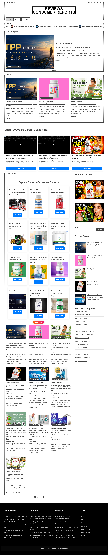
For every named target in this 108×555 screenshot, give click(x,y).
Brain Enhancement (56, 382)
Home (9, 19)
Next (42, 497)
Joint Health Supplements (82, 341)
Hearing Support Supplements (84, 334)
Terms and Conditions (86, 532)
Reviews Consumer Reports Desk (66, 50)
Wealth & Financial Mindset (63, 43)
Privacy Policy (84, 526)
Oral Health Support (81, 347)
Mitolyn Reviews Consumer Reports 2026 (88, 26)
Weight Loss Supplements (46, 101)
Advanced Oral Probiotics (14, 428)
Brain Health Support (81, 324)
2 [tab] (54, 70)
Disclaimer (83, 523)
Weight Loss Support (77, 101)
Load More (38, 322)
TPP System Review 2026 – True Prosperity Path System (59, 26)
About (17, 19)
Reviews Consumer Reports (59, 548)
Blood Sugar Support (81, 318)
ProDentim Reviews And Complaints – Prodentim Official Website (16, 432)
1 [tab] (53, 70)
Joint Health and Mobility (36, 428)
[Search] (101, 19)
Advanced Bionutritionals (36, 382)
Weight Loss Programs (13, 471)
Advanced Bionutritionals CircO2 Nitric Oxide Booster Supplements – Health (21, 26)
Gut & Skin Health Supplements (84, 331)
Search (77, 227)
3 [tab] (55, 70)
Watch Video (20, 168)
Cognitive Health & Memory (59, 428)
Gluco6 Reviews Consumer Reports (40, 532)
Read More (57, 60)
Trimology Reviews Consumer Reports (83, 104)
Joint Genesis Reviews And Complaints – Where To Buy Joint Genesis (38, 432)
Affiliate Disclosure (85, 529)
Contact (26, 19)
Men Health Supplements (82, 344)
